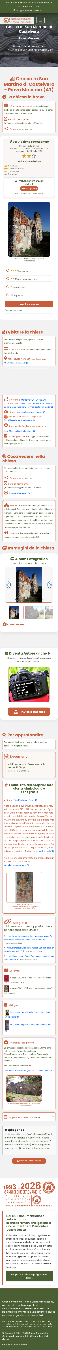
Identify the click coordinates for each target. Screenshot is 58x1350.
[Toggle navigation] (40, 20)
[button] (15, 599)
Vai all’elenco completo (15, 865)
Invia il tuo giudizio (29, 304)
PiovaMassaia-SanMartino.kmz (18, 420)
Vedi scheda (45, 851)
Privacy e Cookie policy (14, 1344)
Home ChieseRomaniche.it (29, 46)
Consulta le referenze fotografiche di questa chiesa (27, 1070)
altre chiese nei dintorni (31, 412)
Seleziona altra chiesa (30, 1161)
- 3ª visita (32, 400)
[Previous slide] (8, 584)
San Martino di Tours (24, 800)
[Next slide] (49, 584)
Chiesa (18, 493)
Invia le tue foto (33, 712)
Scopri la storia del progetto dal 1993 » (29, 1276)
